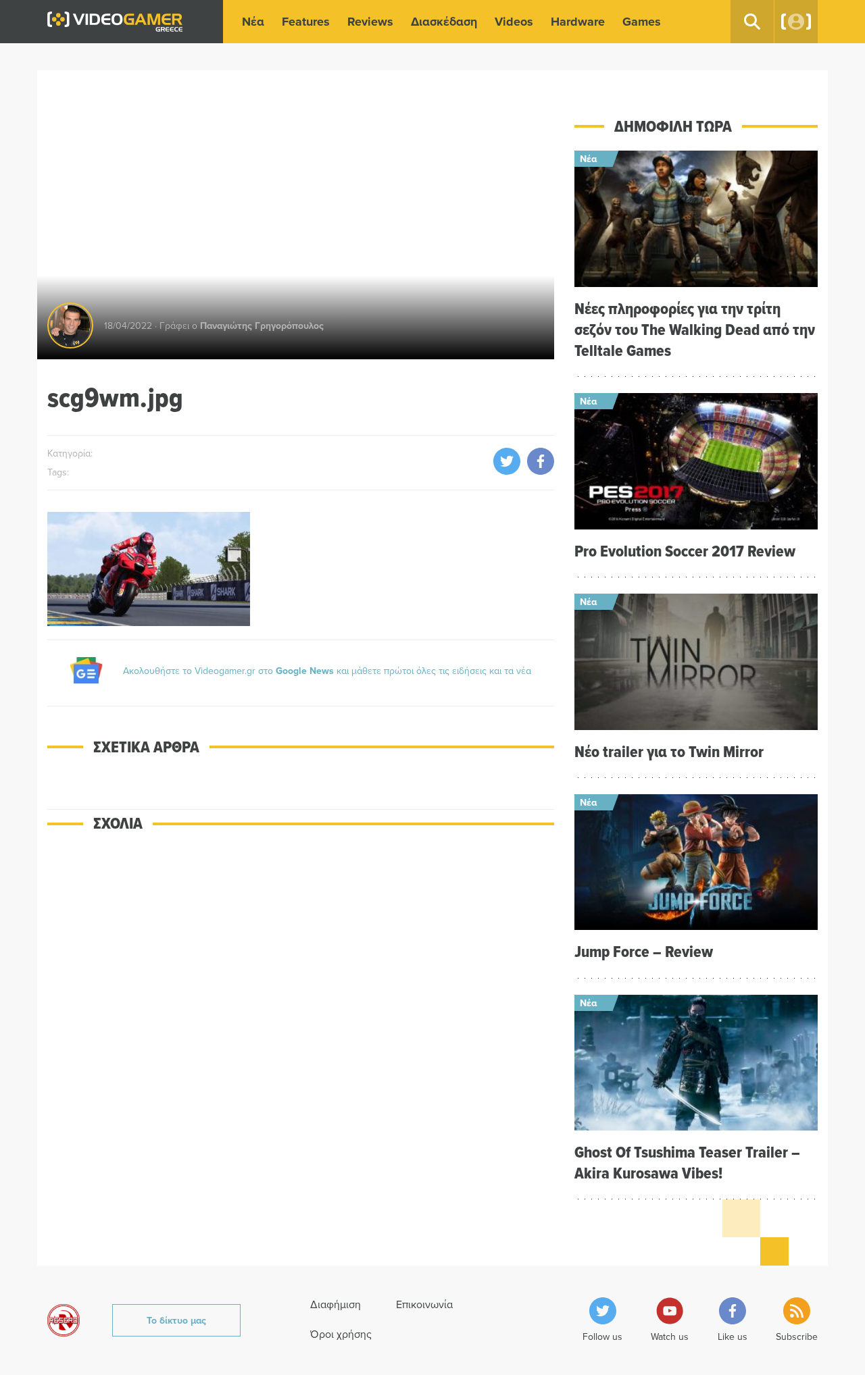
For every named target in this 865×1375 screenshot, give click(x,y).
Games (641, 21)
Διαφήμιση (335, 1304)
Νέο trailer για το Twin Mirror (669, 751)
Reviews (370, 21)
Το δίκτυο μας (176, 1320)
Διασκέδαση (444, 21)
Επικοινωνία (424, 1304)
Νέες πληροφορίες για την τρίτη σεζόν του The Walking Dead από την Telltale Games (694, 329)
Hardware (578, 21)
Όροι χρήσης (341, 1333)
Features (306, 21)
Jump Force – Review (643, 951)
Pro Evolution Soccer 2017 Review (684, 551)
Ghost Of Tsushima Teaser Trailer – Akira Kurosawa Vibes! (687, 1162)
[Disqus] (300, 1037)
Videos (514, 21)
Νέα (253, 21)
